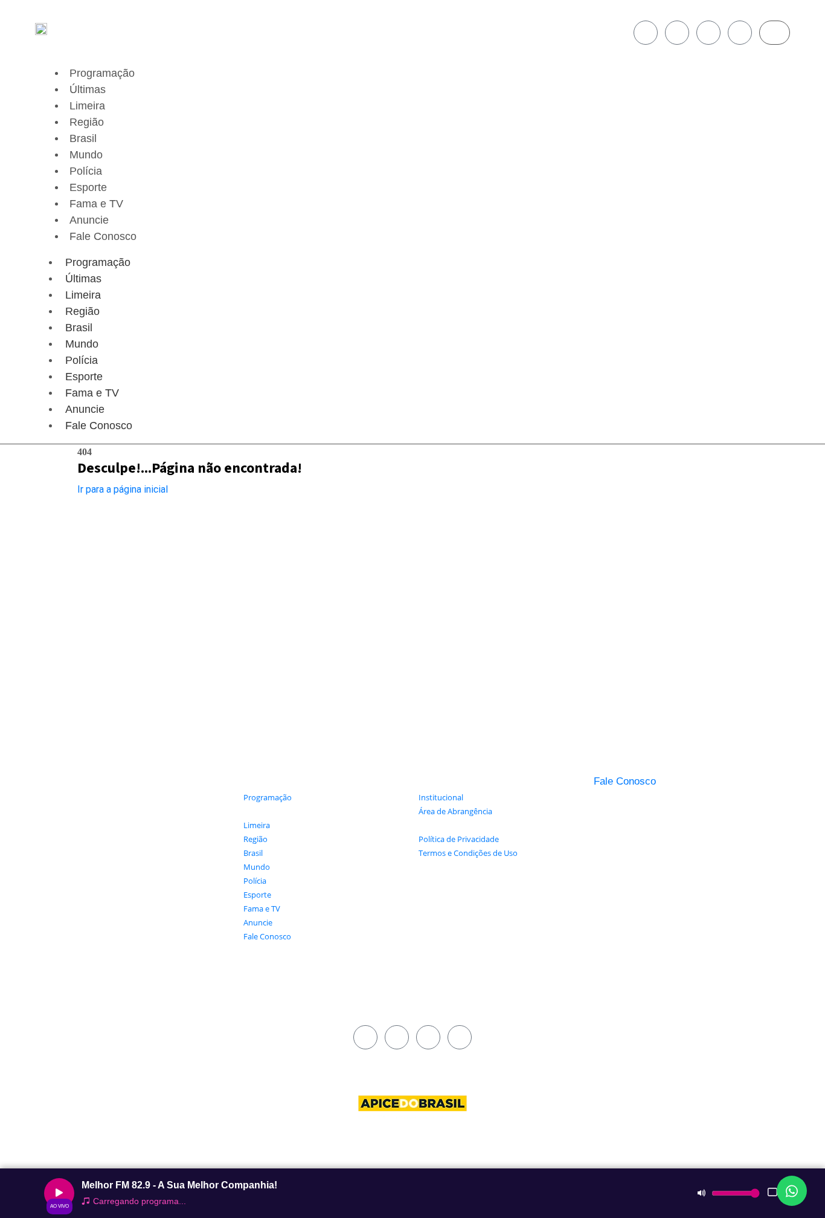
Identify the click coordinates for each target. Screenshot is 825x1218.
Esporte (88, 187)
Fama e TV (96, 204)
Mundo (86, 155)
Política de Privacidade (459, 839)
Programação (102, 73)
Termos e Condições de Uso (468, 852)
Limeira (87, 106)
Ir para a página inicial (122, 489)
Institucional (441, 797)
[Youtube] (708, 33)
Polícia (85, 171)
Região (86, 122)
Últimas (87, 89)
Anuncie (89, 220)
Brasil (83, 138)
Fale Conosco (102, 236)
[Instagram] (677, 33)
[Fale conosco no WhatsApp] (792, 1191)
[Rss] (740, 33)
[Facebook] (646, 33)
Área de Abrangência (455, 811)
